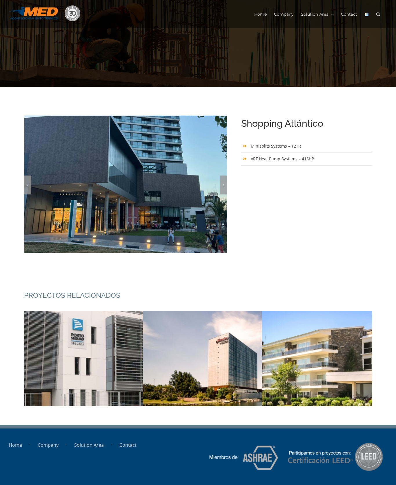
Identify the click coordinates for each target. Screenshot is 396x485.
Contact (128, 445)
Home (15, 445)
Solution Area (89, 445)
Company (48, 445)
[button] (378, 14)
